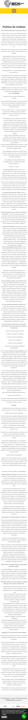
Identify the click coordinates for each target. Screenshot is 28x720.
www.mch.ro (12, 30)
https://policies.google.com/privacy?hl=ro (15, 392)
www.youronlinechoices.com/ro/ (18, 689)
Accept (4, 717)
